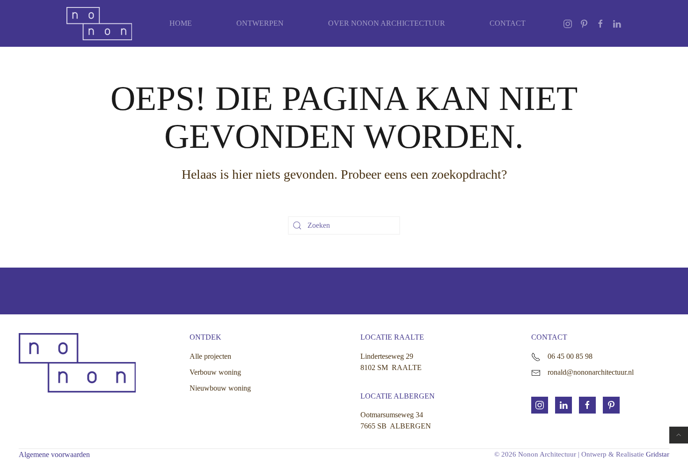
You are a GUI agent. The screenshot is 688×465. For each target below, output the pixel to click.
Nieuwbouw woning (220, 388)
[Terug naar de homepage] (99, 23)
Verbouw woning (215, 372)
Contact (508, 23)
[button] (678, 435)
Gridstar (657, 454)
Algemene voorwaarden (54, 454)
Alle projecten (210, 356)
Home (180, 23)
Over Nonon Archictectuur (386, 23)
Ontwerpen (260, 23)
